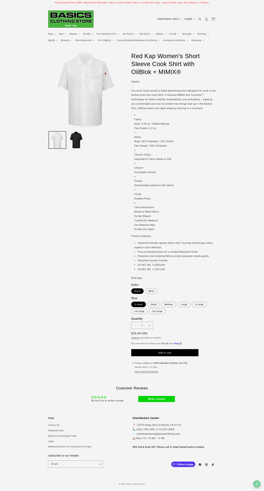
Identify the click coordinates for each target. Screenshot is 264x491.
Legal (51, 441)
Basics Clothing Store (135, 484)
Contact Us (53, 425)
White (151, 291)
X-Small (138, 304)
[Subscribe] (99, 464)
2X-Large (139, 311)
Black (137, 291)
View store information (146, 371)
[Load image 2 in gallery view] (76, 140)
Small (154, 304)
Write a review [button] (156, 398)
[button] (51, 34)
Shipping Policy (56, 430)
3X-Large (157, 311)
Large (184, 304)
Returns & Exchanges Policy (62, 436)
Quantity (137, 318)
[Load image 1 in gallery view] (57, 140)
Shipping (135, 338)
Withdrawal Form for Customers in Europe (69, 446)
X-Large (199, 304)
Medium (168, 304)
